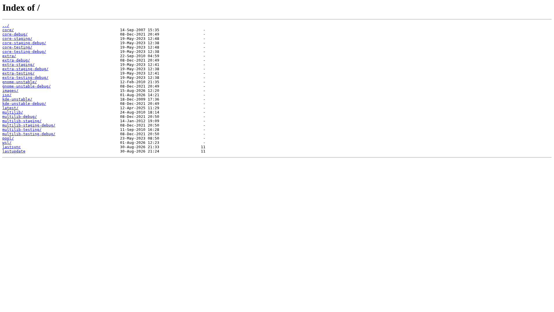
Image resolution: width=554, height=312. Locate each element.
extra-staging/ (18, 64)
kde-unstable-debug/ (24, 103)
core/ (8, 30)
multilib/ (12, 112)
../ (5, 25)
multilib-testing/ (22, 129)
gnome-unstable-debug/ (26, 86)
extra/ (9, 56)
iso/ (7, 95)
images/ (10, 90)
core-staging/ (17, 38)
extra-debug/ (16, 60)
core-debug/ (15, 34)
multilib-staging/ (22, 121)
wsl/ (7, 142)
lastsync (11, 147)
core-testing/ (17, 47)
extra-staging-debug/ (25, 69)
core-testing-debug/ (24, 51)
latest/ (10, 108)
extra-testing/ (18, 73)
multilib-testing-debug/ (28, 134)
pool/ (8, 138)
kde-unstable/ (17, 99)
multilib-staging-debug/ (28, 125)
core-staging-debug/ (24, 43)
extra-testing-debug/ (25, 77)
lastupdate (13, 151)
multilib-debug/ (19, 116)
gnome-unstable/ (19, 82)
